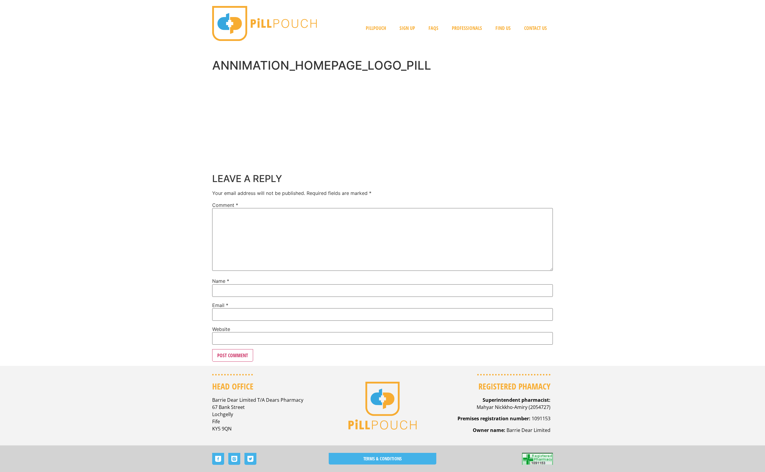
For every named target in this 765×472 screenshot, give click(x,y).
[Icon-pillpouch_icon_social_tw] (250, 459)
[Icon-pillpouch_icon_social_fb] (218, 459)
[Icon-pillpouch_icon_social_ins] (234, 459)
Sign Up (407, 28)
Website (221, 329)
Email (220, 305)
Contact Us (535, 28)
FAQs (433, 28)
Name (220, 281)
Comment (225, 205)
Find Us (503, 28)
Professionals (467, 28)
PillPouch (376, 28)
